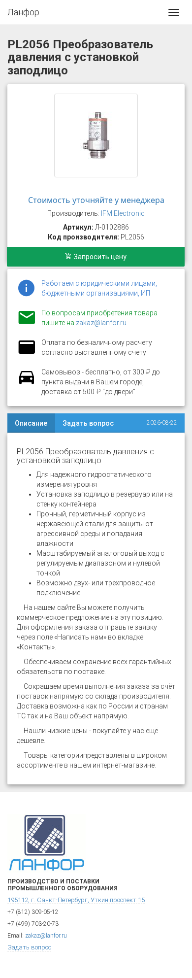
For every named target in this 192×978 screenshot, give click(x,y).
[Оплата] (26, 353)
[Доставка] (26, 383)
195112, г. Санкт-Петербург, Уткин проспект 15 (76, 900)
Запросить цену (99, 257)
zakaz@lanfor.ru (101, 323)
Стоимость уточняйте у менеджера (96, 200)
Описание (31, 423)
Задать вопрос (88, 423)
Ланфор (23, 12)
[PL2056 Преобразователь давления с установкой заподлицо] (96, 135)
